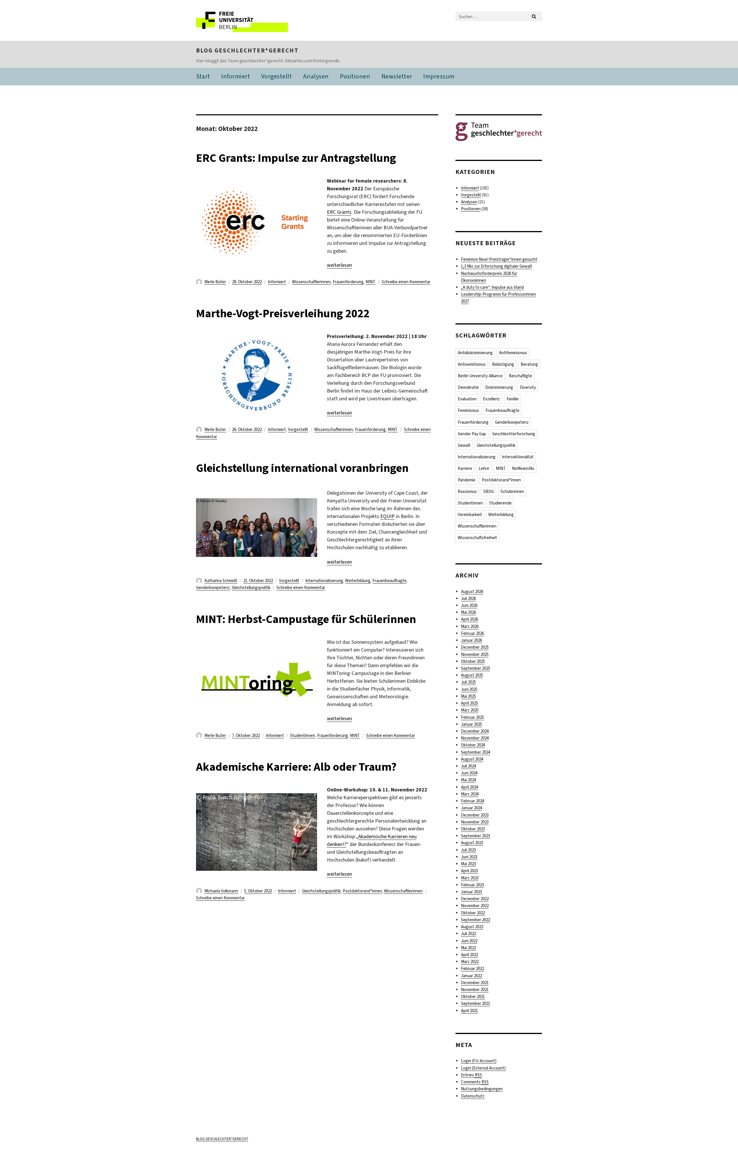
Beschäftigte (520, 376)
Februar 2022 (472, 968)
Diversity (528, 387)
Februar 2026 (472, 633)
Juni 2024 (469, 773)
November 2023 (475, 822)
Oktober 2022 (473, 913)
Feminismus (468, 410)
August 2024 (472, 759)
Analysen (316, 76)
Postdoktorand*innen (362, 891)
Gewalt (464, 445)
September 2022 (475, 920)
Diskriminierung (499, 387)
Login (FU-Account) (478, 1061)
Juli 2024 (468, 766)
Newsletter (396, 76)
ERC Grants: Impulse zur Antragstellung (296, 158)
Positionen (355, 76)
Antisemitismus (472, 364)
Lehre (484, 468)
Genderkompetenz (213, 587)
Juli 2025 (468, 682)
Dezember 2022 (475, 899)
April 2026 (469, 619)
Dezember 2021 (475, 983)
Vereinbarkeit (470, 514)
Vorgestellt (276, 76)
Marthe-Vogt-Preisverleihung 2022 (283, 313)
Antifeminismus (513, 353)
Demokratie (468, 387)
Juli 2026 (468, 598)
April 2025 (469, 703)
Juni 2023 (469, 857)
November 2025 (475, 654)
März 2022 (470, 962)
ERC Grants (339, 212)
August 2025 (472, 675)
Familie (513, 399)
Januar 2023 (471, 892)
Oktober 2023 (473, 829)
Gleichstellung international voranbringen (302, 468)
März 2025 (470, 710)
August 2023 (472, 843)
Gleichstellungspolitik (251, 587)
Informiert (235, 76)
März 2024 (470, 794)
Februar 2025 (472, 717)
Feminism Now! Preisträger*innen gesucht (499, 259)
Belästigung (503, 364)
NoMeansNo (523, 468)
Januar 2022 (471, 976)
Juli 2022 (468, 934)
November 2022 (475, 906)
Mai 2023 (468, 864)
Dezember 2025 (475, 647)
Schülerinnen (512, 491)
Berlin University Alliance (480, 376)
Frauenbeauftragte (389, 580)
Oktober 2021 (473, 996)
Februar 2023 (472, 885)
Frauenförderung (348, 282)
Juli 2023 (468, 850)
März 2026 (470, 626)
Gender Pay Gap (472, 434)
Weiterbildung (357, 580)
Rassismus (467, 491)
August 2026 (472, 591)
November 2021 (475, 989)
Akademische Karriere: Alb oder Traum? (296, 766)
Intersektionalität (518, 457)
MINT (370, 282)
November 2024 (475, 738)
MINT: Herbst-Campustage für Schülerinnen (306, 619)
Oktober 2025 (473, 661)
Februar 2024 (472, 801)
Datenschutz (473, 1096)
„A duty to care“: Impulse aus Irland (492, 287)
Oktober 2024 (473, 745)
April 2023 (469, 871)
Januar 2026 (471, 640)
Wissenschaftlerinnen (311, 282)
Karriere (465, 468)
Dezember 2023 (475, 815)
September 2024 (475, 752)
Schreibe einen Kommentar (406, 282)
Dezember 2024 (475, 731)
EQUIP (387, 516)
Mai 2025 (468, 696)
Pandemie (466, 480)
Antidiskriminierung (475, 353)
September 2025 (475, 668)
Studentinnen (302, 735)
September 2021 (475, 1003)
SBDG (488, 491)
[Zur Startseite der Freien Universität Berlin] (244, 20)
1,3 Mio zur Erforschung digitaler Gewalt (496, 266)
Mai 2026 (468, 612)
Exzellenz (491, 399)
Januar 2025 (471, 724)
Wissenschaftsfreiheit (477, 538)
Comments (475, 1082)
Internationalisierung (324, 580)
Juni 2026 (469, 605)
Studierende (500, 503)
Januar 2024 (471, 808)
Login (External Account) (483, 1068)
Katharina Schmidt (220, 580)
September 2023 (475, 836)
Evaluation (467, 399)
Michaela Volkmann (221, 891)
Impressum (439, 76)
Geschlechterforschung (513, 434)
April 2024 (469, 787)
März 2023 (470, 878)
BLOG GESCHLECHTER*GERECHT (247, 50)
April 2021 (469, 1011)
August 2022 (472, 927)
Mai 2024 (468, 780)
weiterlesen (339, 265)
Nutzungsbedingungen (482, 1089)
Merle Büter (215, 282)
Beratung (529, 364)
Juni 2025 (469, 689)
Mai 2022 (468, 948)
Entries (471, 1075)
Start (203, 76)
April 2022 (469, 955)
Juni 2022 (469, 941)
